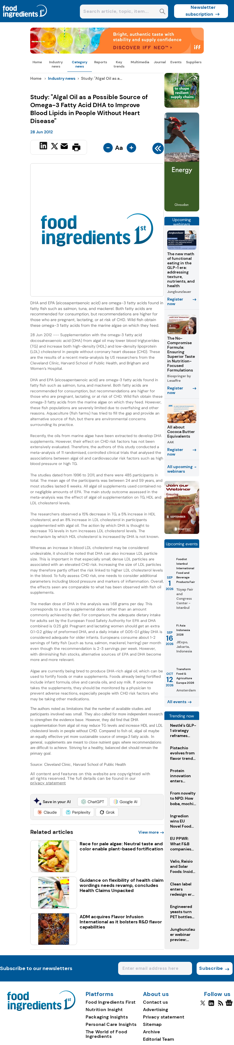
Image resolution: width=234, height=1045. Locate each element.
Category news (79, 64)
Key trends (119, 64)
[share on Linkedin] (44, 146)
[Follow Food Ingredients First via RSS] (220, 1005)
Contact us (155, 1002)
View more (148, 832)
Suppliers (193, 62)
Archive (151, 1031)
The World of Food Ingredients (106, 1034)
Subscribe (211, 968)
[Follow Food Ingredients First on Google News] (229, 1005)
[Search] (162, 12)
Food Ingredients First (111, 1002)
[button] (92, 801)
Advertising (155, 1009)
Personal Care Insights (111, 1024)
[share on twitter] (54, 147)
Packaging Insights (107, 1017)
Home (37, 62)
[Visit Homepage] (25, 20)
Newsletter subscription (200, 11)
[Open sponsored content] (117, 52)
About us (156, 994)
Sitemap (152, 1024)
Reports (100, 62)
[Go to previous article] (158, 150)
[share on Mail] (64, 147)
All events (176, 701)
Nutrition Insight (104, 1009)
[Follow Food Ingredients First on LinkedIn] (211, 1005)
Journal (160, 62)
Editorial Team (158, 1039)
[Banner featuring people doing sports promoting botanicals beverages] (181, 210)
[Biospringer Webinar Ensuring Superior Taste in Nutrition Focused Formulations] (181, 532)
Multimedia (140, 62)
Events (175, 62)
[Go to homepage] (41, 1009)
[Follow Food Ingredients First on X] (203, 1005)
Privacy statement (163, 1017)
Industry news (56, 64)
